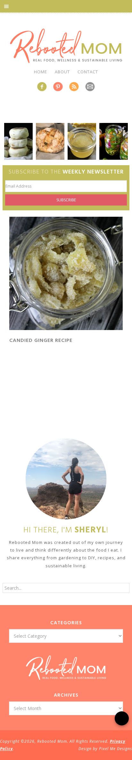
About (62, 72)
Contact (88, 72)
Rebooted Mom (66, 45)
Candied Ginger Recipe (40, 340)
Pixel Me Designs (115, 748)
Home (40, 72)
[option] (18, 141)
